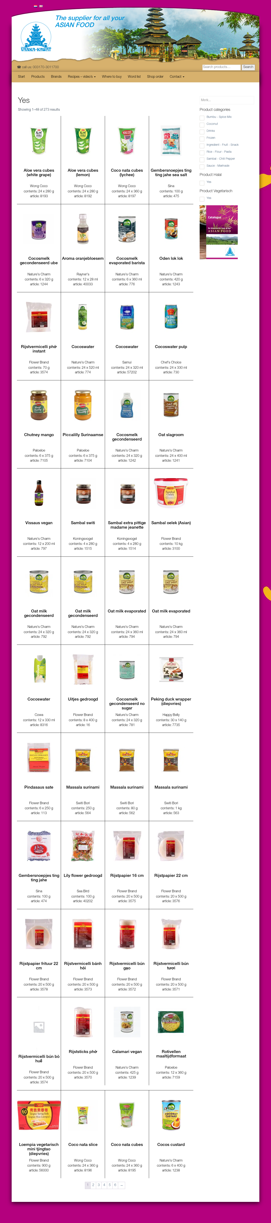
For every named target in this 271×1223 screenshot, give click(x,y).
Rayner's (83, 274)
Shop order (155, 77)
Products (38, 77)
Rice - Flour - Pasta (219, 152)
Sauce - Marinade (218, 166)
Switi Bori (83, 803)
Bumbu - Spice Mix (219, 117)
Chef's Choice (171, 363)
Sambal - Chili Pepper (221, 159)
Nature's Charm (39, 274)
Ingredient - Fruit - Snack (223, 145)
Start (21, 77)
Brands (56, 77)
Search (248, 67)
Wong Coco (39, 186)
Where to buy (112, 77)
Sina (171, 186)
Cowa (39, 715)
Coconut (212, 124)
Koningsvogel (83, 539)
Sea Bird (83, 891)
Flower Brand (39, 363)
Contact (176, 77)
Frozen (211, 138)
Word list (134, 77)
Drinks (211, 131)
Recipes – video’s (81, 77)
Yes (209, 182)
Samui (126, 363)
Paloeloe (39, 451)
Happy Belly (171, 715)
